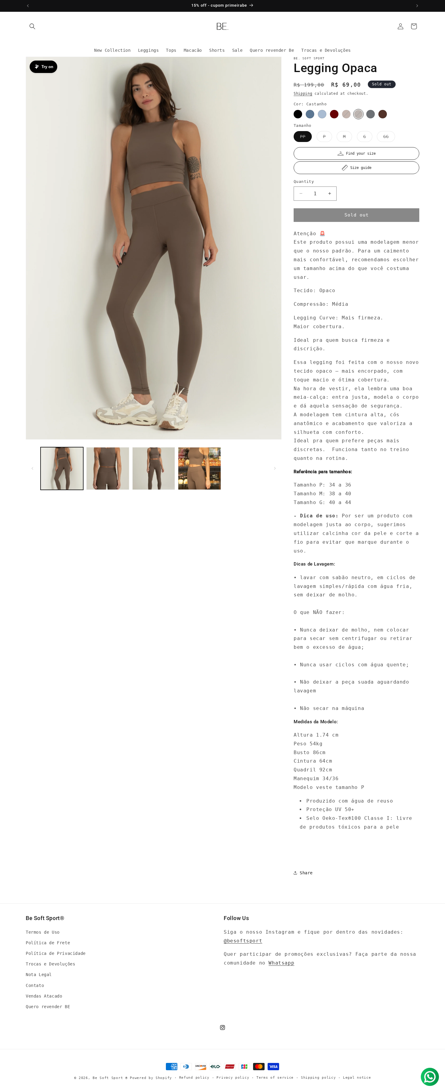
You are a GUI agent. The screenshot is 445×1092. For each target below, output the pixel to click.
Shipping (303, 93)
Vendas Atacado (44, 996)
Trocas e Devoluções (50, 964)
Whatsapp (281, 963)
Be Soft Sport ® (110, 1078)
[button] (32, 26)
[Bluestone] (322, 114)
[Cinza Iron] (370, 114)
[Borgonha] (334, 114)
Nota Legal (39, 974)
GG (389, 138)
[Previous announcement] (28, 6)
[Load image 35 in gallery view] (107, 468)
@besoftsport (243, 941)
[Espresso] (382, 114)
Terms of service (275, 1078)
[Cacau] (346, 114)
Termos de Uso (43, 932)
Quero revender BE (48, 1006)
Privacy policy (232, 1078)
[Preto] (298, 114)
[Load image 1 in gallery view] (62, 468)
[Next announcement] (417, 6)
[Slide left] (32, 468)
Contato (35, 985)
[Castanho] (358, 114)
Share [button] (306, 872)
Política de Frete (48, 942)
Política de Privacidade (56, 953)
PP (306, 138)
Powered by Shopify (151, 1078)
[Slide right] (275, 468)
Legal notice (357, 1078)
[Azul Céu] (310, 114)
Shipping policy (318, 1078)
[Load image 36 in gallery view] (153, 468)
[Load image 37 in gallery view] (199, 468)
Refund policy (194, 1078)
